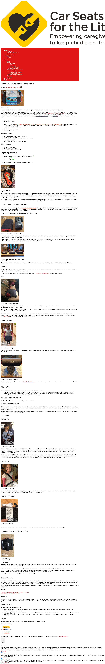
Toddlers (12, 64)
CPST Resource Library (12, 68)
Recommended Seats (9, 55)
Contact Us (9, 51)
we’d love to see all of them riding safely (54, 113)
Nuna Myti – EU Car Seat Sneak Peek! (10, 593)
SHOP (5, 79)
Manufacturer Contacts (12, 75)
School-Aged (13, 66)
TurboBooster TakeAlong (42, 116)
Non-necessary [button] (4, 657)
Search (5, 80)
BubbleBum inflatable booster (29, 208)
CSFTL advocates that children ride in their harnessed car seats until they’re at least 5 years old (38, 124)
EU (7, 58)
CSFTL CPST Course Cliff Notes (14, 69)
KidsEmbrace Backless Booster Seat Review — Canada (15, 592)
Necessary (5, 652)
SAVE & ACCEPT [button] (5, 662)
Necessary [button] (3, 651)
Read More (65, 636)
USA (8, 56)
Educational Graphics (12, 71)
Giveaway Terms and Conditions (14, 74)
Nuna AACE (7, 316)
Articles (8, 61)
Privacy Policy (10, 53)
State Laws (9, 77)
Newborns (12, 63)
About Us (6, 50)
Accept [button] (60, 636)
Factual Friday (13, 73)
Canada (9, 57)
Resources (6, 60)
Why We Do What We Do (13, 52)
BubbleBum (55, 116)
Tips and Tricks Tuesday (16, 72)
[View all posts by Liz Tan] (21, 87)
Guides (8, 62)
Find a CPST (7, 78)
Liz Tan (18, 87)
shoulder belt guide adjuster (42, 273)
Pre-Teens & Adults (14, 67)
